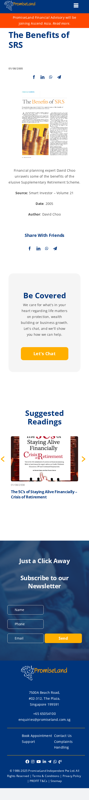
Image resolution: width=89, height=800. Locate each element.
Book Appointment (37, 735)
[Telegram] (59, 77)
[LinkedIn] (42, 77)
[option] (44, 474)
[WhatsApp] (51, 77)
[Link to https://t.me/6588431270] (49, 761)
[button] (83, 459)
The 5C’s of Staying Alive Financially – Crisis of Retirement (44, 494)
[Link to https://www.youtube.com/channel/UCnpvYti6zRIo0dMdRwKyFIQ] (39, 761)
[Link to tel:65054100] (60, 761)
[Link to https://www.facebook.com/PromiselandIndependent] (27, 761)
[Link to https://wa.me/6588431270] (55, 761)
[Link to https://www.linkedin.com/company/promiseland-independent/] (44, 761)
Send (63, 638)
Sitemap (56, 781)
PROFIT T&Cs (38, 781)
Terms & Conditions (45, 776)
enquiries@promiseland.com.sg (44, 719)
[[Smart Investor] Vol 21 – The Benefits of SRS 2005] (44, 89)
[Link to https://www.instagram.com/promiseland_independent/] (32, 761)
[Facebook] (34, 77)
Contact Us (63, 735)
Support (28, 741)
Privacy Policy (72, 776)
